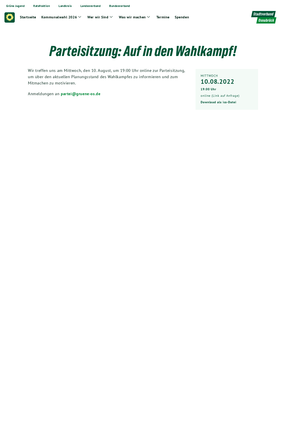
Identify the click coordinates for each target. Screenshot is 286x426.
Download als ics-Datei (218, 102)
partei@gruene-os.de (80, 93)
